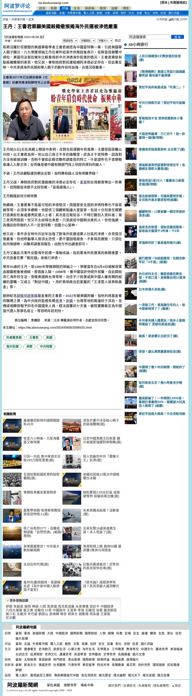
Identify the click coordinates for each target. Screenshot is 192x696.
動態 (99, 13)
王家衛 (105, 614)
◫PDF (184, 19)
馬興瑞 (52, 606)
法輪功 (39, 610)
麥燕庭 (18, 40)
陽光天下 (134, 675)
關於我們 (114, 685)
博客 (126, 8)
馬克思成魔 (66, 606)
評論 (65, 8)
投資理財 (36, 654)
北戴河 (22, 614)
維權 (145, 633)
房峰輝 (54, 614)
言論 (62, 13)
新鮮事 (89, 8)
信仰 (178, 633)
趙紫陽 (32, 296)
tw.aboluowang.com (53, 2)
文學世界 (109, 654)
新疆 (69, 301)
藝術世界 (162, 649)
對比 (147, 13)
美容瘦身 (176, 649)
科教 (119, 633)
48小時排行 (138, 45)
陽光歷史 (105, 675)
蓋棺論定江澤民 (41, 675)
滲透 (29, 346)
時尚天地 (103, 664)
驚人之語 (88, 13)
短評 (123, 13)
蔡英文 (73, 614)
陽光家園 (149, 675)
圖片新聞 (22, 638)
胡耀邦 (22, 296)
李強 (81, 610)
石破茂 (90, 610)
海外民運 (12, 346)
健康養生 (30, 649)
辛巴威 (33, 614)
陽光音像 (163, 675)
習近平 (95, 606)
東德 (83, 182)
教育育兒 (132, 649)
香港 (59, 301)
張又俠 (28, 610)
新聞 (54, 8)
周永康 (95, 614)
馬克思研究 (89, 675)
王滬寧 (72, 610)
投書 (139, 13)
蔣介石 (11, 614)
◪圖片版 (173, 19)
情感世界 (45, 664)
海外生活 (88, 649)
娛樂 (103, 8)
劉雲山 (43, 614)
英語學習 (80, 654)
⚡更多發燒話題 (17, 600)
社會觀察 (59, 664)
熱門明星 (59, 659)
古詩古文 (22, 654)
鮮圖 (19, 670)
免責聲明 (144, 685)
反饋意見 (129, 685)
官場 (128, 633)
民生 (136, 633)
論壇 (114, 8)
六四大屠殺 (14, 610)
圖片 (174, 13)
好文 (131, 13)
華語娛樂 (45, 659)
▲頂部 (176, 685)
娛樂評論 (103, 659)
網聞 (111, 633)
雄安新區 (110, 610)
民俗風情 (173, 664)
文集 (107, 13)
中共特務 (46, 346)
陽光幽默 (119, 675)
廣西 (27, 606)
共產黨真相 (14, 337)
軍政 (27, 633)
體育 (153, 633)
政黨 (115, 13)
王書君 (34, 337)
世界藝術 (95, 654)
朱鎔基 (18, 606)
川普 (43, 606)
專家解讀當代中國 (66, 675)
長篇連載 (124, 654)
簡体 (164, 2)
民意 (163, 13)
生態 (161, 633)
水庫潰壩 (81, 606)
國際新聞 (76, 633)
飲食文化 (30, 664)
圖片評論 (147, 643)
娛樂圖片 (132, 659)
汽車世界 (74, 664)
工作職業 (118, 649)
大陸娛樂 (30, 659)
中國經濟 (107, 606)
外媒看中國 (74, 13)
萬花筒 (131, 664)
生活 (77, 8)
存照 (155, 13)
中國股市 (59, 610)
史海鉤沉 (45, 649)
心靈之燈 (74, 649)
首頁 (42, 8)
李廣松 (36, 320)
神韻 (35, 606)
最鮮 (19, 664)
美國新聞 (38, 633)
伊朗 (9, 606)
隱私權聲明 (161, 685)
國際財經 (91, 633)
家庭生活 (59, 649)
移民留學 (88, 664)
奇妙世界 (144, 664)
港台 (170, 633)
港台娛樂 (74, 659)
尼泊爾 (11, 618)
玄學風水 (103, 649)
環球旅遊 (159, 664)
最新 (51, 13)
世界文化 (51, 654)
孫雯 (99, 610)
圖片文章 (139, 654)
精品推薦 (118, 659)
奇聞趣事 (118, 664)
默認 (118, 40)
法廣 (56, 320)
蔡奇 (63, 614)
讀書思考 (65, 654)
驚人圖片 (22, 675)
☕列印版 (161, 19)
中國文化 (147, 649)
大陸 (50, 633)
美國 (49, 337)
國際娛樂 (88, 659)
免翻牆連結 (178, 2)
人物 (102, 633)
